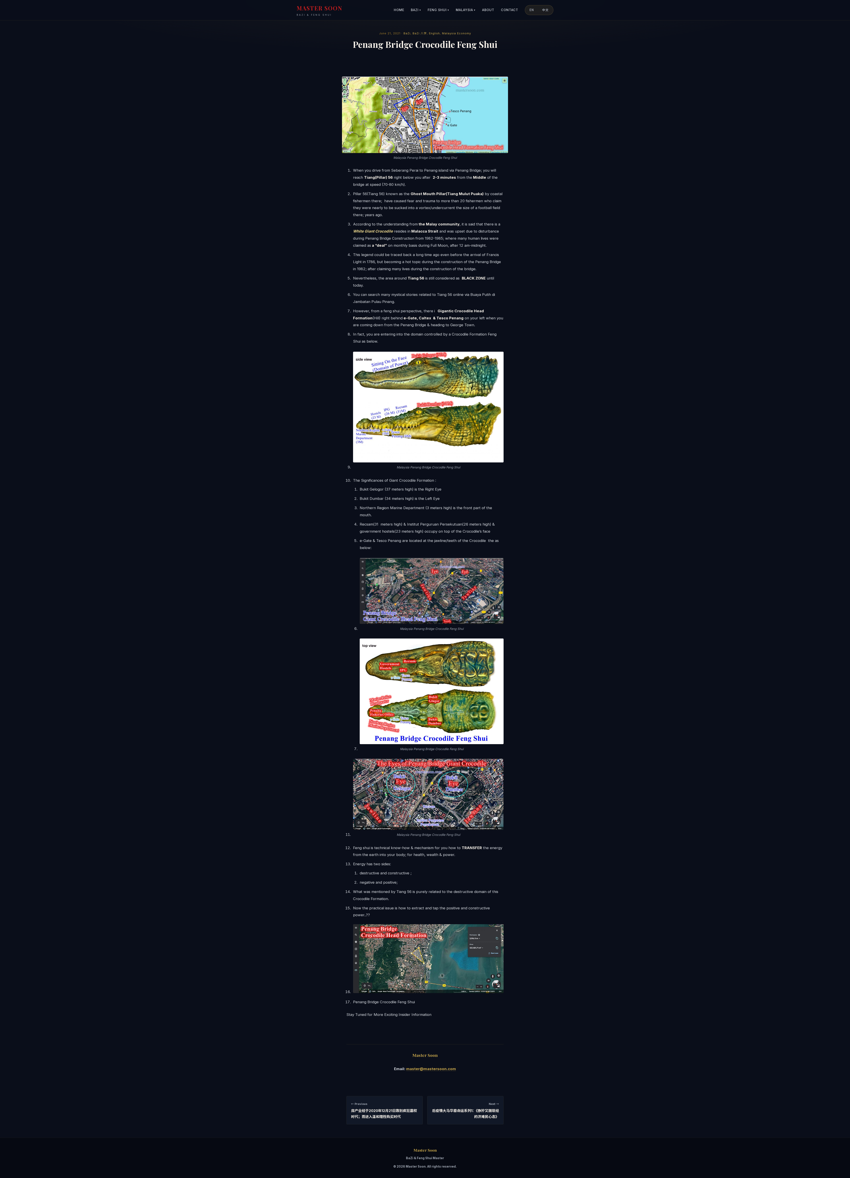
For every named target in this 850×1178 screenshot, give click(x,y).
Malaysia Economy (456, 33)
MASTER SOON (319, 10)
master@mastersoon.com (431, 1069)
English (434, 33)
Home (399, 10)
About (488, 10)
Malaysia (465, 10)
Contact (509, 10)
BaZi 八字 (420, 33)
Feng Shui (438, 10)
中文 (545, 10)
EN (531, 10)
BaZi (416, 10)
